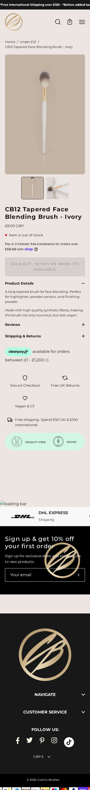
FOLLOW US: (45, 729)
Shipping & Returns (23, 336)
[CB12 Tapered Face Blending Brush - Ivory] (32, 188)
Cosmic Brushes (48, 779)
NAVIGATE (45, 694)
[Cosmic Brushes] (13, 22)
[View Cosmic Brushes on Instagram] (54, 742)
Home (10, 42)
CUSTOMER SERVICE (45, 712)
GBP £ (38, 756)
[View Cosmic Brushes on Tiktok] (69, 742)
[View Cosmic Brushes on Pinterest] (42, 742)
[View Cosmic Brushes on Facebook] (18, 742)
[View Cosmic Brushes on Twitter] (29, 742)
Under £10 (28, 42)
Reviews (12, 324)
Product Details (19, 283)
